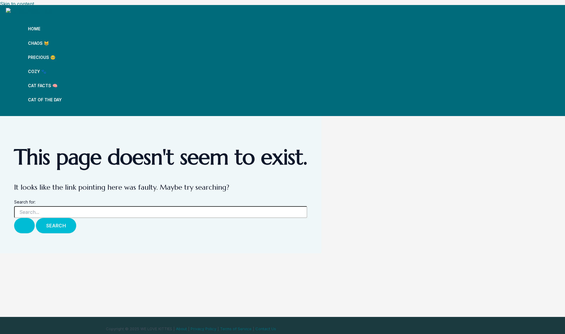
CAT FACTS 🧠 (42, 85)
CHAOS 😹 (38, 43)
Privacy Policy (203, 328)
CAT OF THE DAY (45, 99)
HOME (34, 28)
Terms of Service (236, 328)
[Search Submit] (24, 225)
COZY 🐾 (37, 71)
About (181, 328)
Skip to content (17, 4)
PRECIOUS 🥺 (41, 57)
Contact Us (265, 328)
